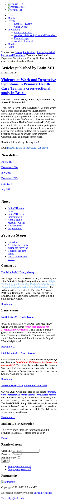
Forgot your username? (19, 466)
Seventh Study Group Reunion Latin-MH (24, 385)
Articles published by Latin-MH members (35, 35)
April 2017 (6, 162)
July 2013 (6, 189)
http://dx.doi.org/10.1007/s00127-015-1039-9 (27, 148)
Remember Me (8, 457)
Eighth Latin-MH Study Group (18, 353)
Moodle (12, 44)
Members (12, 18)
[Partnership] (8, 481)
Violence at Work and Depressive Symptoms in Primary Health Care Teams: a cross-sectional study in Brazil (28, 86)
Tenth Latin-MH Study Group (17, 272)
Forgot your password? (19, 469)
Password (6, 454)
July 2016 (6, 172)
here (36, 142)
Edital (11, 47)
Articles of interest (23, 41)
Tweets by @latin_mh (12, 498)
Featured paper (21, 38)
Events (11, 21)
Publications (14, 29)
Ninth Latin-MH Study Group (17, 317)
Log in (5, 461)
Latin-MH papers (23, 32)
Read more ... (8, 304)
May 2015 (6, 183)
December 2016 (9, 167)
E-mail (4, 438)
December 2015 (9, 178)
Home (11, 15)
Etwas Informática (43, 492)
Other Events (21, 26)
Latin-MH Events (23, 23)
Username (6, 450)
